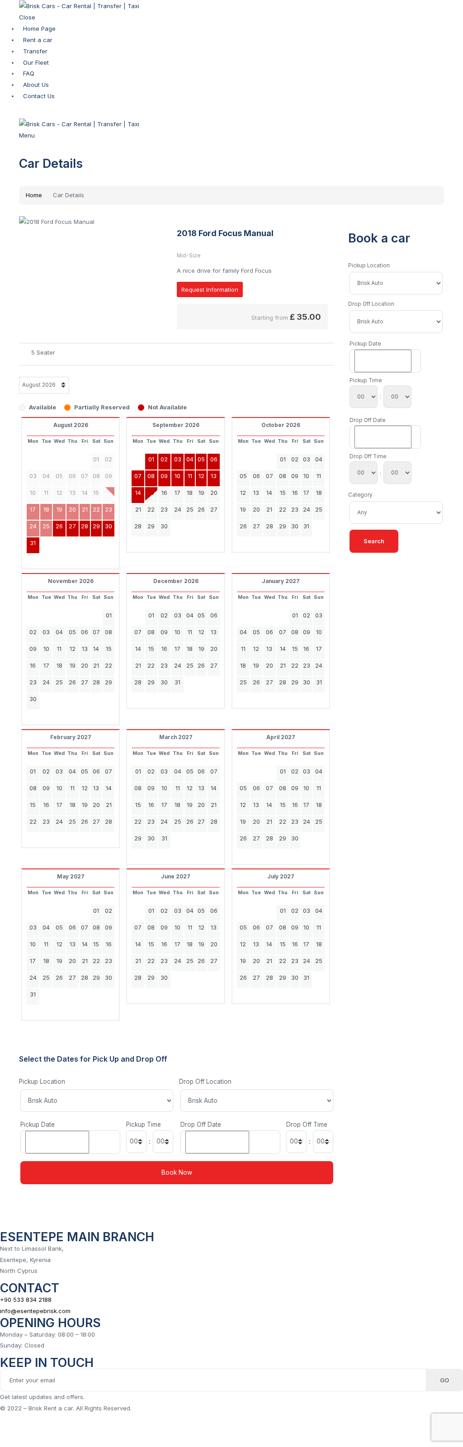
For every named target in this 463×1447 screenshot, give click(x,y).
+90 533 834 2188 (26, 1299)
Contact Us (39, 96)
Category (360, 495)
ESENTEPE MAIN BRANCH (77, 1236)
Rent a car (37, 39)
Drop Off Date (200, 1124)
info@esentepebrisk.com (35, 1310)
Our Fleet (36, 62)
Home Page (39, 28)
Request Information (209, 289)
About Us (36, 84)
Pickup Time (143, 1124)
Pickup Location (42, 1081)
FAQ (28, 73)
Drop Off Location (205, 1081)
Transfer (35, 51)
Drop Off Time (306, 1124)
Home (34, 195)
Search (374, 541)
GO (444, 1380)
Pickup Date (37, 1124)
